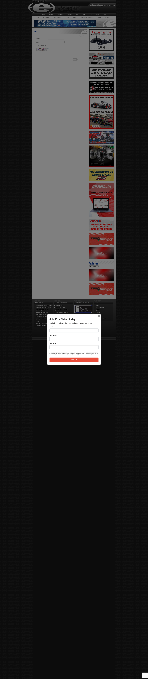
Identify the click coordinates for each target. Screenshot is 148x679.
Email (51, 326)
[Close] (99, 316)
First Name (53, 335)
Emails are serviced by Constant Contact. (86, 354)
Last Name (53, 343)
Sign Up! (74, 359)
